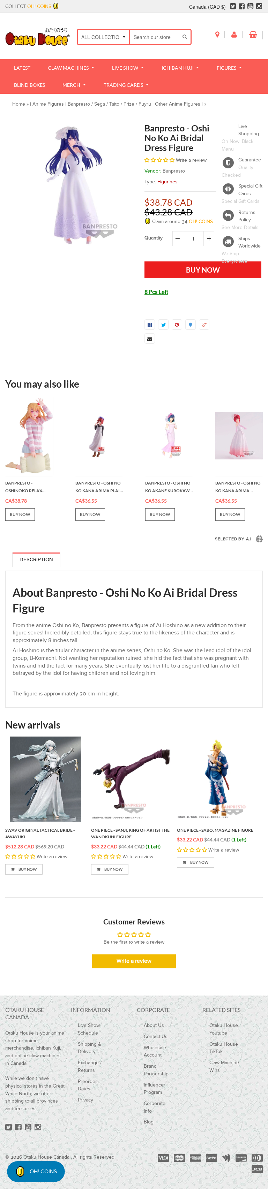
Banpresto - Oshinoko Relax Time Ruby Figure (24, 487)
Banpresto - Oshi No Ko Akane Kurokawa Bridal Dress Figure (169, 487)
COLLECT (28, 6)
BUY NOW (20, 514)
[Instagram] (259, 6)
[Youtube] (250, 6)
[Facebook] (242, 6)
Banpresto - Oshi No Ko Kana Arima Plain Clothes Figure (99, 487)
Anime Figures (48, 104)
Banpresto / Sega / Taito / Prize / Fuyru (109, 104)
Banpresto (174, 171)
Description (36, 560)
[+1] (204, 324)
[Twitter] (233, 6)
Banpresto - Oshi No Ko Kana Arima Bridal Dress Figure (238, 487)
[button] (160, 160)
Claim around (182, 221)
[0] (149, 324)
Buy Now (27, 869)
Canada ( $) (207, 6)
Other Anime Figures (177, 104)
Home (18, 104)
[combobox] (154, 37)
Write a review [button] (134, 961)
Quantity (153, 238)
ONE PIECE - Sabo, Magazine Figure (215, 830)
